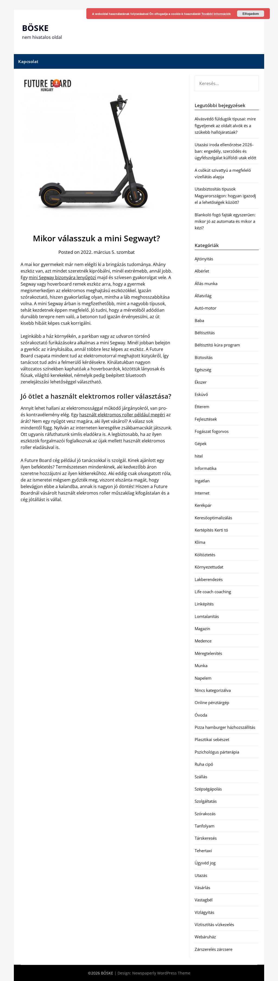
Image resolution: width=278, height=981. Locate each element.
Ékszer (201, 382)
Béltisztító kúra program (217, 345)
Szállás (201, 776)
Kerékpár (203, 505)
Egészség (203, 369)
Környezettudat (209, 567)
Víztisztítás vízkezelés (214, 924)
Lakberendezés (209, 579)
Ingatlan (202, 480)
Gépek (201, 443)
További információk (216, 14)
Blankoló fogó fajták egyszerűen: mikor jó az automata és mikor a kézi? (225, 221)
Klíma (200, 542)
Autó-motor (205, 308)
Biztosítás (204, 357)
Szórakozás (205, 813)
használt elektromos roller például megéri (122, 415)
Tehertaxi (203, 850)
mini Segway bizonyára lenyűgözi (62, 277)
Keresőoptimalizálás (213, 517)
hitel (199, 456)
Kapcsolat (28, 61)
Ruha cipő (204, 764)
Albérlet (202, 271)
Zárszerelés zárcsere (213, 949)
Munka (201, 665)
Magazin (202, 628)
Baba (199, 320)
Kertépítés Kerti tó (211, 530)
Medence (203, 640)
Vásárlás (202, 887)
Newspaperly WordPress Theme (161, 973)
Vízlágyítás (204, 912)
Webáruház (205, 936)
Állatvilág (203, 295)
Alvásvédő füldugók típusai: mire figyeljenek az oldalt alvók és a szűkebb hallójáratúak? (225, 125)
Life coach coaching (213, 591)
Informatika (205, 468)
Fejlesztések (206, 419)
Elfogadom (250, 13)
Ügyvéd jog (205, 863)
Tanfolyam (204, 826)
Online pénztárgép (212, 702)
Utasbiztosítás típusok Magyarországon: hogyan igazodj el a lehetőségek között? (225, 195)
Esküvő (201, 394)
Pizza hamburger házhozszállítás (225, 727)
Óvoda (201, 715)
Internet (202, 493)
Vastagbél (204, 899)
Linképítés (204, 604)
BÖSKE (35, 27)
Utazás (201, 875)
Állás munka (206, 283)
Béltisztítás (205, 332)
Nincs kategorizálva (213, 690)
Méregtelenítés (208, 653)
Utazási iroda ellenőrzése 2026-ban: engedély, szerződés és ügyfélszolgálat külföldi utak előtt (225, 151)
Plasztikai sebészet (212, 739)
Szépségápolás (208, 789)
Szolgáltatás (206, 801)
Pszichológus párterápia (217, 752)
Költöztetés (205, 554)
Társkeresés (206, 838)
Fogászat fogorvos (212, 431)
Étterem (202, 406)
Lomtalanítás (207, 616)
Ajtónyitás (204, 258)
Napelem (203, 678)
